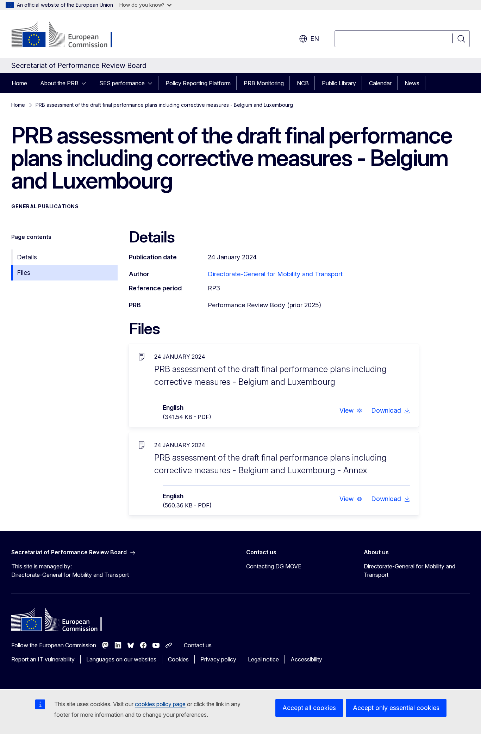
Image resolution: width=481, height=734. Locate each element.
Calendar (380, 83)
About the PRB (59, 83)
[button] (351, 410)
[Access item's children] (86, 83)
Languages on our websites (121, 659)
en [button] (314, 38)
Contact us (198, 645)
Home (19, 83)
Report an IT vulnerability (43, 659)
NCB (303, 83)
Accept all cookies (309, 707)
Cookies (178, 659)
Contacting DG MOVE (273, 566)
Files (23, 272)
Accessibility (306, 659)
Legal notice (263, 659)
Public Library (339, 83)
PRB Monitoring (264, 83)
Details (27, 257)
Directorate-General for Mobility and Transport (275, 274)
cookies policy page (160, 704)
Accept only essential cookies (396, 707)
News (412, 83)
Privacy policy (218, 659)
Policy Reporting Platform (198, 83)
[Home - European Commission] (68, 35)
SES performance (122, 83)
